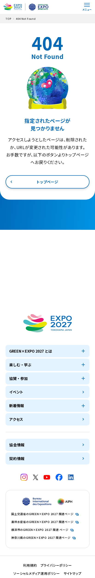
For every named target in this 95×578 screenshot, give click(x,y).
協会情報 (17, 445)
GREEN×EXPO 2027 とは (30, 351)
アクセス (16, 419)
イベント (16, 392)
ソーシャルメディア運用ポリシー (36, 573)
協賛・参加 (18, 378)
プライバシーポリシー (56, 565)
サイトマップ (73, 573)
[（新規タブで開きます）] (24, 477)
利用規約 (30, 565)
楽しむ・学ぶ (20, 364)
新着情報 (16, 405)
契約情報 (17, 458)
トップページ (47, 182)
